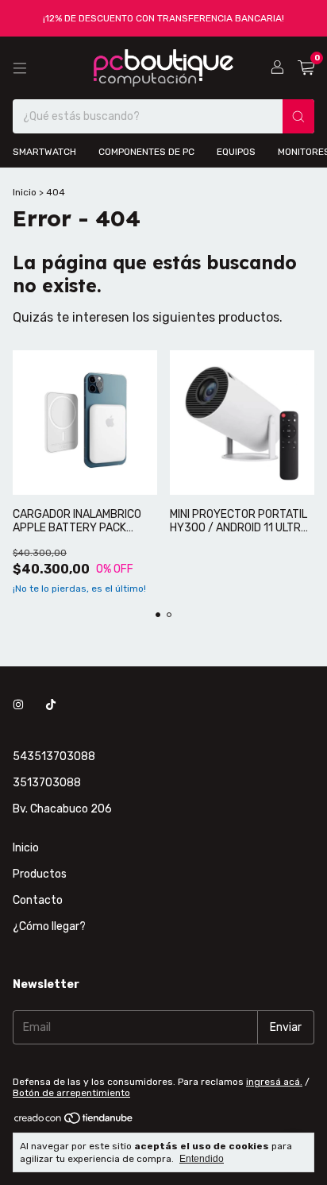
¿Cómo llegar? (49, 926)
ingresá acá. (274, 1081)
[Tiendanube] (74, 1121)
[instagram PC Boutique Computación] (18, 705)
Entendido (201, 1158)
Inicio (25, 192)
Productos (40, 874)
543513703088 (54, 756)
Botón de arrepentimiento (71, 1092)
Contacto (38, 900)
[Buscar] (298, 116)
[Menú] (20, 68)
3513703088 (47, 782)
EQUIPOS (236, 151)
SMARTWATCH (44, 151)
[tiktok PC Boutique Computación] (50, 705)
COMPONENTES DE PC (146, 151)
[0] (306, 68)
